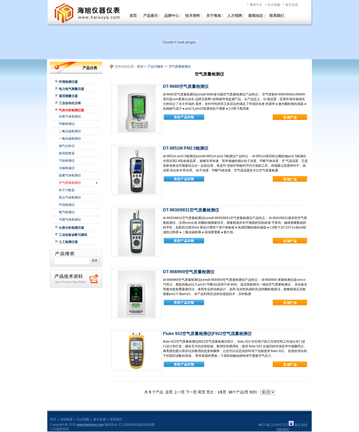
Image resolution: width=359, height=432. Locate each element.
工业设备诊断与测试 (73, 235)
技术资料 (192, 15)
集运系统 (301, 425)
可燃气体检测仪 (70, 219)
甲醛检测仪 (67, 124)
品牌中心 (171, 15)
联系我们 (276, 15)
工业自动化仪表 (70, 103)
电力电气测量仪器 (71, 89)
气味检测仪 (67, 160)
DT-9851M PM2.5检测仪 (185, 148)
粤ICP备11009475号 (273, 425)
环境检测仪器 (68, 82)
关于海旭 (213, 15)
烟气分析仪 (67, 146)
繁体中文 (256, 5)
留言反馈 (291, 5)
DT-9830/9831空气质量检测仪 (191, 210)
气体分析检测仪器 (71, 110)
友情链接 (66, 419)
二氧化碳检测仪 (70, 131)
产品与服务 (155, 66)
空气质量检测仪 (70, 183)
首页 (133, 15)
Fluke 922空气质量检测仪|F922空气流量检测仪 (207, 333)
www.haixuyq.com (90, 424)
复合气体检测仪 (70, 197)
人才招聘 (234, 15)
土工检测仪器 (68, 242)
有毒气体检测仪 (70, 116)
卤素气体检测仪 (70, 175)
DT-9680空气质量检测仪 (186, 86)
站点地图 (274, 5)
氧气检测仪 (67, 212)
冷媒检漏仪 (67, 168)
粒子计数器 (67, 190)
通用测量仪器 (68, 96)
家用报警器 (67, 153)
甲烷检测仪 (67, 205)
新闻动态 (255, 15)
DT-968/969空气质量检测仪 (188, 272)
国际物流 (282, 429)
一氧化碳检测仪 (70, 138)
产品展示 (150, 15)
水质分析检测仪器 (71, 228)
